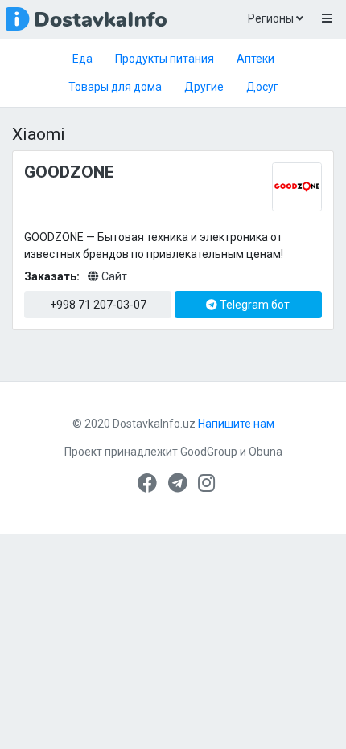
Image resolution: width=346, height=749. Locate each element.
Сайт (113, 276)
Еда (82, 58)
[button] (326, 19)
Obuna (265, 451)
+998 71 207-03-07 (98, 304)
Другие (204, 86)
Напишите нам (236, 423)
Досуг (262, 86)
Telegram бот (253, 304)
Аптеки (255, 58)
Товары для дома (115, 86)
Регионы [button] (272, 18)
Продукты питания (164, 58)
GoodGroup (208, 451)
